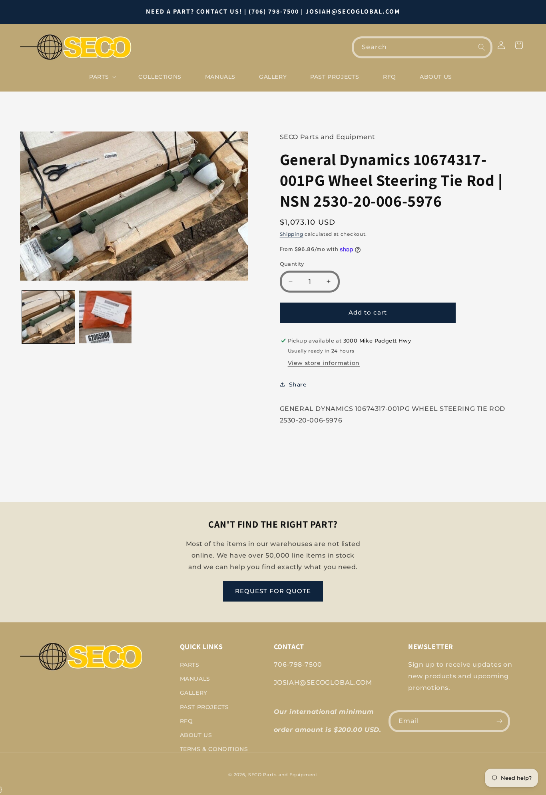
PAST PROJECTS (204, 707)
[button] (102, 76)
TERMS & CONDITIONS (214, 749)
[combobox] (422, 47)
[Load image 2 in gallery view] (105, 317)
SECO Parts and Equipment (283, 774)
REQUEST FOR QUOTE (273, 591)
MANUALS (195, 678)
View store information (324, 363)
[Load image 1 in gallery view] (48, 317)
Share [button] (298, 384)
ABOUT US (196, 735)
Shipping (291, 234)
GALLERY (193, 692)
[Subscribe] (499, 721)
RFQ (186, 721)
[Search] (481, 47)
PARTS (189, 664)
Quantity (292, 264)
